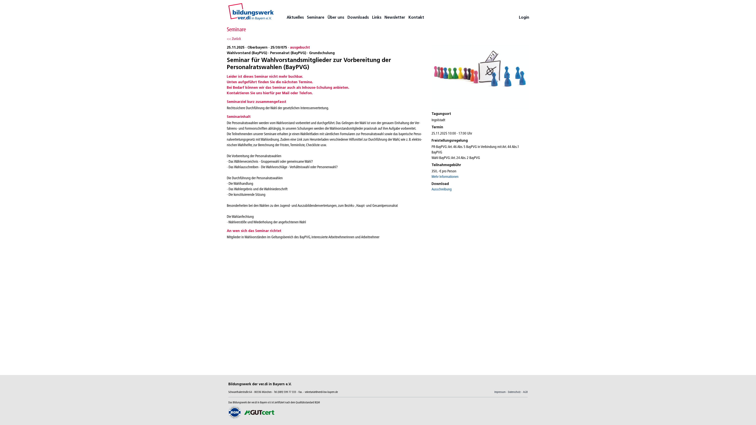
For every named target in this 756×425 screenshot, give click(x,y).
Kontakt (416, 17)
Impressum (500, 392)
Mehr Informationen (445, 176)
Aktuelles (295, 17)
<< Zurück (234, 38)
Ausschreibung (442, 189)
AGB (525, 392)
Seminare (315, 17)
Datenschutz (514, 392)
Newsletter (394, 17)
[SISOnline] (251, 11)
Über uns (335, 17)
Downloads (358, 17)
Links (376, 17)
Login (524, 17)
